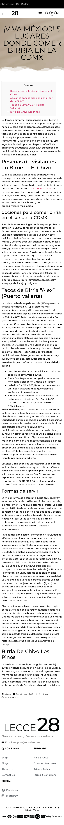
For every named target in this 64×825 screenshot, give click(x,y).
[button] (40, 13)
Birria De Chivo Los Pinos (25, 111)
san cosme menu (41, 188)
